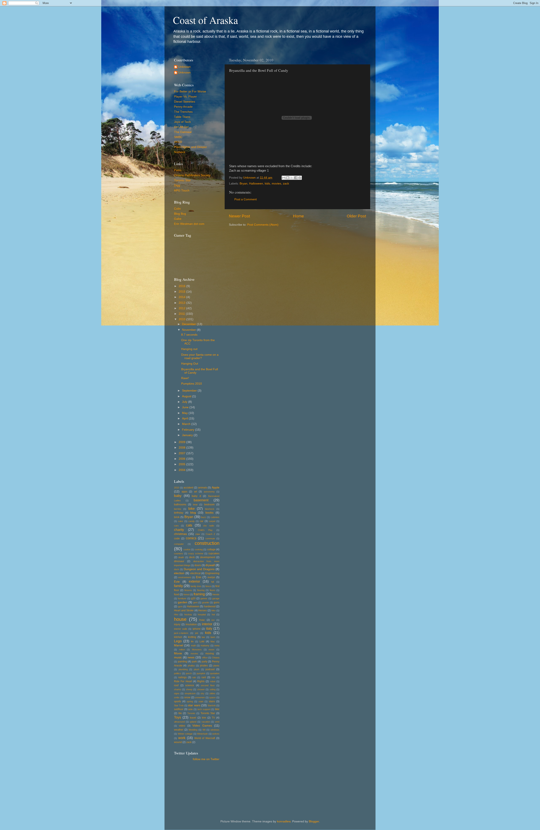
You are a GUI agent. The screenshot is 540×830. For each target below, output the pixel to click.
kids (267, 183)
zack (286, 183)
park (194, 661)
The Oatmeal (183, 132)
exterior (194, 581)
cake (180, 521)
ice (213, 620)
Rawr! (185, 378)
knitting (192, 637)
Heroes (202, 610)
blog (193, 512)
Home (298, 216)
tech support (204, 709)
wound (178, 742)
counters (178, 553)
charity (179, 530)
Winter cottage (185, 733)
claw (197, 534)
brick (177, 517)
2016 (182, 286)
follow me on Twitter (206, 759)
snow (187, 697)
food (176, 594)
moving (209, 653)
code (177, 538)
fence (208, 586)
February (188, 429)
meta (216, 645)
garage (215, 598)
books (209, 512)
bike (191, 508)
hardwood (210, 606)
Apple (215, 487)
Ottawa (215, 657)
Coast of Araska (205, 20)
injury (177, 624)
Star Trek (179, 705)
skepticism (190, 693)
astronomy (209, 491)
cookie (187, 549)
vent (217, 721)
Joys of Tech (182, 121)
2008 (182, 447)
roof (176, 685)
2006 (182, 458)
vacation (205, 721)
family (178, 586)
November (189, 329)
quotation (214, 673)
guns (216, 602)
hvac (202, 619)
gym (180, 606)
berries (177, 509)
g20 (193, 598)
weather (178, 729)
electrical (195, 573)
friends (215, 594)
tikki (217, 709)
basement (201, 500)
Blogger (314, 821)
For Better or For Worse (190, 91)
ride (213, 677)
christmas (180, 534)
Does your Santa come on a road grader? (200, 356)
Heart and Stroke (184, 610)
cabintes (215, 517)
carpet (212, 521)
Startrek (212, 705)
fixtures (188, 590)
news (191, 657)
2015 (182, 291)
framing (199, 594)
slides (212, 693)
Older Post (356, 216)
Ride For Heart (183, 681)
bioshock (209, 509)
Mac (213, 641)
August (187, 396)
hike (213, 610)
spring (190, 701)
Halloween (256, 183)
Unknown (184, 66)
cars (176, 525)
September (190, 390)
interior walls (180, 629)
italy (209, 628)
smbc (177, 697)
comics (191, 538)
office (205, 657)
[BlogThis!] (288, 178)
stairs (212, 701)
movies (276, 183)
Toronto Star (182, 180)
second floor (208, 685)
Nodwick (179, 152)
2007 (182, 453)
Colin (177, 208)
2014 (182, 297)
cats (189, 525)
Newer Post (239, 216)
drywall (210, 565)
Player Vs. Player (185, 96)
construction (207, 543)
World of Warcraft (204, 738)
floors (212, 590)
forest (186, 594)
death (181, 557)
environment (184, 577)
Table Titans (182, 116)
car (201, 521)
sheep (189, 689)
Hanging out (189, 349)
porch (189, 673)
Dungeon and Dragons (199, 569)
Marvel (178, 645)
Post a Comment (245, 199)
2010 (182, 319)
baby (177, 496)
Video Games (202, 725)
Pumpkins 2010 (191, 383)
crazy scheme (195, 553)
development (207, 557)
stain (200, 701)
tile (180, 713)
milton (182, 649)
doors (197, 565)
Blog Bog (180, 213)
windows (215, 729)
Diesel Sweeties (184, 101)
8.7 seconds (189, 334)
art (195, 491)
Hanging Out (189, 363)
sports (177, 701)
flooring (201, 590)
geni (195, 602)
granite (205, 602)
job (196, 633)
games (203, 598)
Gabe (177, 218)
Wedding (193, 729)
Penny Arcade (183, 106)
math (193, 645)
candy (191, 521)
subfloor (178, 709)
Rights (201, 681)
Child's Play (205, 530)
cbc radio (208, 525)
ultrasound (179, 721)
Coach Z (210, 534)
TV (213, 717)
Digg (177, 185)
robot (212, 681)
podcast (210, 669)
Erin (198, 577)
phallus (191, 665)
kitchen (178, 637)
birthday (178, 512)
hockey (188, 614)
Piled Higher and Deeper (190, 147)
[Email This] (284, 178)
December (189, 324)
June (185, 407)
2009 (182, 442)
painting (182, 661)
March (186, 424)
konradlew (283, 821)
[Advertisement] (193, 783)
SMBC (178, 137)
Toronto (191, 713)
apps (184, 491)
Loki (202, 641)
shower (201, 689)
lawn (213, 637)
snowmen (200, 697)
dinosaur (179, 561)
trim (204, 717)
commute (210, 538)
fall (212, 581)
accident (188, 487)
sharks (177, 689)
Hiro (176, 614)
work (181, 738)
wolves (215, 733)
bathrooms (180, 504)
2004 (182, 470)
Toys (177, 717)
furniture (182, 598)
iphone (197, 628)
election (179, 573)
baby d (196, 496)
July (185, 401)
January (188, 435)
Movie (178, 653)
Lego (178, 641)
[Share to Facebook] (296, 178)
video (182, 725)
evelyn (211, 577)
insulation (191, 624)
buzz (203, 517)
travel (193, 717)
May (185, 413)
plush (196, 669)
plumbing (183, 669)
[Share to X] (292, 178)
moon (211, 649)
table (190, 709)
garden (182, 602)
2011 (182, 313)
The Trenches (183, 111)
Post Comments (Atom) (262, 224)
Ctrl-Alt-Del (181, 127)
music (178, 657)
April (185, 418)
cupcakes (213, 553)
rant (203, 677)
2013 (182, 302)
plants (216, 665)
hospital (202, 614)
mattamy (205, 645)
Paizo (177, 170)
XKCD (178, 142)
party (204, 661)
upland (193, 721)
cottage (211, 549)
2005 (182, 464)
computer (179, 544)
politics (177, 673)
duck (176, 569)
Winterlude (202, 733)
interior (207, 624)
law (203, 637)
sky (202, 693)
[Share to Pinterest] (300, 178)
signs (177, 693)
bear (195, 504)
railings (182, 677)
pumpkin (201, 673)
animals (202, 487)
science (189, 685)
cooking (199, 549)
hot (213, 614)
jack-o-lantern (181, 633)
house (180, 619)
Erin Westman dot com (189, 223)
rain (194, 677)
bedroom (209, 504)
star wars (194, 705)
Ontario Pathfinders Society (192, 175)
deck (192, 557)
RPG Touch (181, 190)
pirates (204, 665)
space (212, 697)
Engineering (212, 573)
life (192, 641)
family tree (195, 586)
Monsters (197, 649)
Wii (203, 729)
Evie (177, 581)
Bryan (243, 183)
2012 (182, 308)
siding (213, 689)
